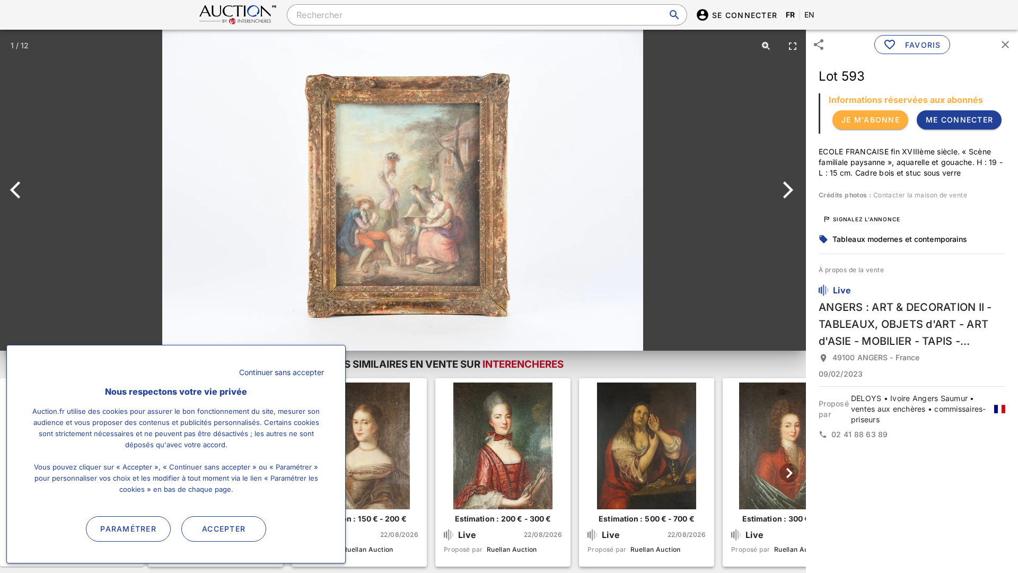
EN (809, 14)
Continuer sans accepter (281, 372)
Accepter (223, 528)
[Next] (786, 189)
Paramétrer (128, 528)
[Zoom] (766, 46)
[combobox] (487, 14)
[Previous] (20, 189)
